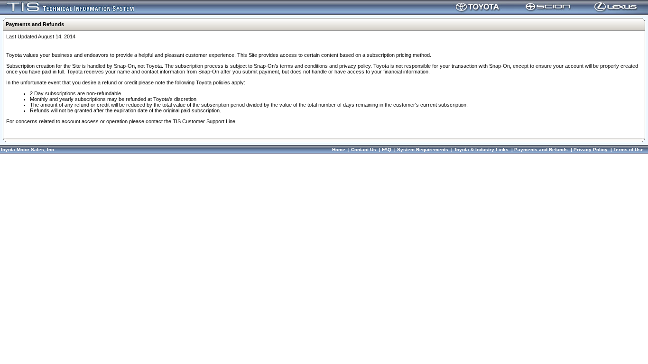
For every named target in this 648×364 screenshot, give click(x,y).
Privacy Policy (591, 149)
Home (338, 149)
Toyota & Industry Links (481, 149)
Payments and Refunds (541, 149)
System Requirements (422, 149)
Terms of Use (628, 149)
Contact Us (363, 149)
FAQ (386, 149)
